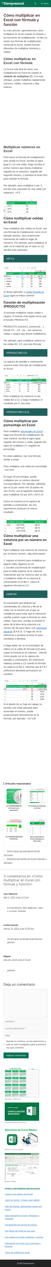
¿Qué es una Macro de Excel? (19, 1194)
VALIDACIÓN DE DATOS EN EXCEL (21, 1225)
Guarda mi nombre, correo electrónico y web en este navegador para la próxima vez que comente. (26, 1044)
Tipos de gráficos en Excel (17, 1252)
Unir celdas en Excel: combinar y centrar (24, 1237)
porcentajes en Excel (31, 431)
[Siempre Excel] (12, 3)
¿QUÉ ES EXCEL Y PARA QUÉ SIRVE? (22, 1200)
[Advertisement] (25, 117)
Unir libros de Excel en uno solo (20, 1231)
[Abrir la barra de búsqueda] (35, 3)
